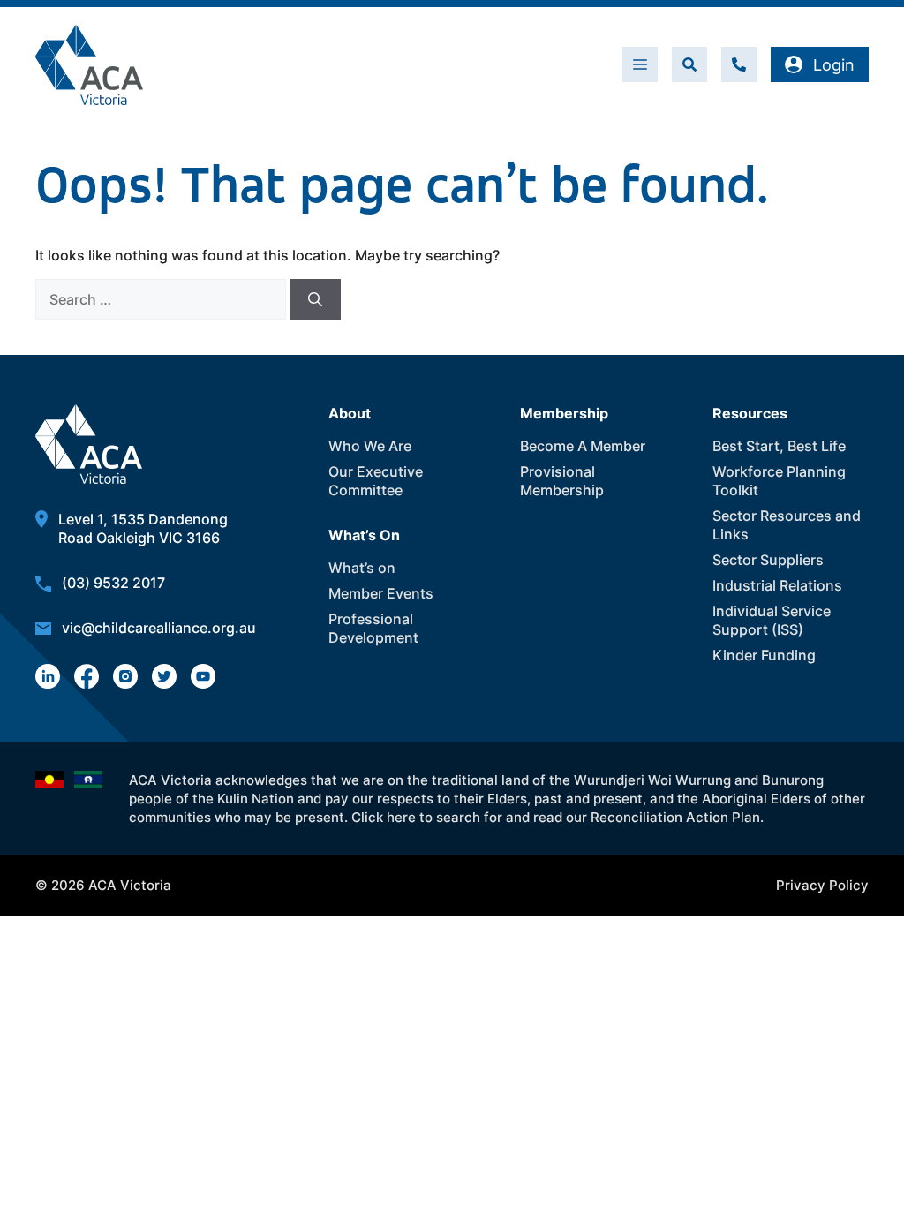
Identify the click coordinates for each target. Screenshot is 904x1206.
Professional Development (373, 628)
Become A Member (582, 446)
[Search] (315, 299)
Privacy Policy (822, 885)
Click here (383, 817)
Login (834, 65)
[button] (689, 64)
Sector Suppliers (768, 560)
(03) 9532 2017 (113, 583)
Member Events (380, 593)
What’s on (362, 568)
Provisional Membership (562, 481)
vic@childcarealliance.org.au (159, 628)
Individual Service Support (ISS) (771, 620)
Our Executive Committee (375, 481)
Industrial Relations (777, 585)
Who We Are (369, 446)
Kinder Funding (764, 655)
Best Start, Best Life (779, 446)
